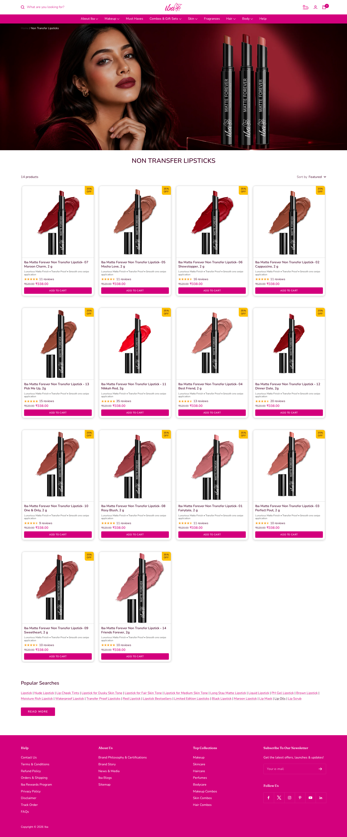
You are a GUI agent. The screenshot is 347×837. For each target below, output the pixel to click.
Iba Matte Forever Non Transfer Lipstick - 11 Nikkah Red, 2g (133, 386)
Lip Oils (280, 698)
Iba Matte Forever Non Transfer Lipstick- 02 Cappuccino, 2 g (287, 264)
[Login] (315, 7)
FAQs (25, 811)
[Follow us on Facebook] (268, 797)
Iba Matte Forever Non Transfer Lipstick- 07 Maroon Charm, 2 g (56, 264)
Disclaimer (28, 798)
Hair (229, 18)
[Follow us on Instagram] (289, 797)
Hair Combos (202, 805)
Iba (46, 827)
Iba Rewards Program (36, 784)
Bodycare (199, 784)
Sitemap (104, 784)
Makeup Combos (205, 791)
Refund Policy (31, 771)
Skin (191, 18)
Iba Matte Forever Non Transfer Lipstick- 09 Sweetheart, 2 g (56, 630)
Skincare (199, 764)
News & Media (108, 771)
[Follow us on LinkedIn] (321, 797)
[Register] (320, 769)
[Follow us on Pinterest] (300, 797)
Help (262, 18)
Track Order (29, 805)
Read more (38, 711)
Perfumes (200, 778)
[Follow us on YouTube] (310, 797)
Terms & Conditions (35, 764)
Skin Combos (202, 798)
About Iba (88, 18)
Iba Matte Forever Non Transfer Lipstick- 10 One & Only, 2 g (56, 508)
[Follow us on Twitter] (279, 797)
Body (246, 18)
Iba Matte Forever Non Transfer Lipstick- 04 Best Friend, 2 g (210, 386)
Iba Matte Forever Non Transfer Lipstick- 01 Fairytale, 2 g (210, 508)
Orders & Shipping (34, 778)
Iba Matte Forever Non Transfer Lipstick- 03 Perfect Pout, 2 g (287, 508)
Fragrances (212, 18)
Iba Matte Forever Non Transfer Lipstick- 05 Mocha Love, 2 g (133, 264)
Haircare (199, 771)
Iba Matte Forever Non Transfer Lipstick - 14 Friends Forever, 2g (133, 630)
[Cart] (324, 7)
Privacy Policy (31, 791)
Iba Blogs (105, 778)
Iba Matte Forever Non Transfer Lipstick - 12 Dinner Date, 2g (287, 386)
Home (25, 28)
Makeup (111, 18)
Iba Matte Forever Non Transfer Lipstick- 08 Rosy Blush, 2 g (133, 508)
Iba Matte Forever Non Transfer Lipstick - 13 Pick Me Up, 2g (56, 386)
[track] (305, 7)
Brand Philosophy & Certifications (122, 757)
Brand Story (107, 764)
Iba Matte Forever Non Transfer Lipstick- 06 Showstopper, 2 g (210, 264)
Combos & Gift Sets (164, 18)
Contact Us (29, 757)
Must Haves (134, 18)
